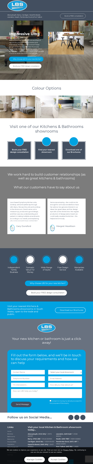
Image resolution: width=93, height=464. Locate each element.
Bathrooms (11, 436)
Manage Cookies (34, 459)
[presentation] (43, 239)
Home (9, 431)
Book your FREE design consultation (26, 66)
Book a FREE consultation (73, 16)
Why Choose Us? (12, 447)
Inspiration (10, 444)
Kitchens (10, 434)
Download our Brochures (71, 310)
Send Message (22, 404)
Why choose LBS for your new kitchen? (27, 59)
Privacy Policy (68, 450)
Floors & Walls (11, 442)
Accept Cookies (58, 459)
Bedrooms (10, 439)
